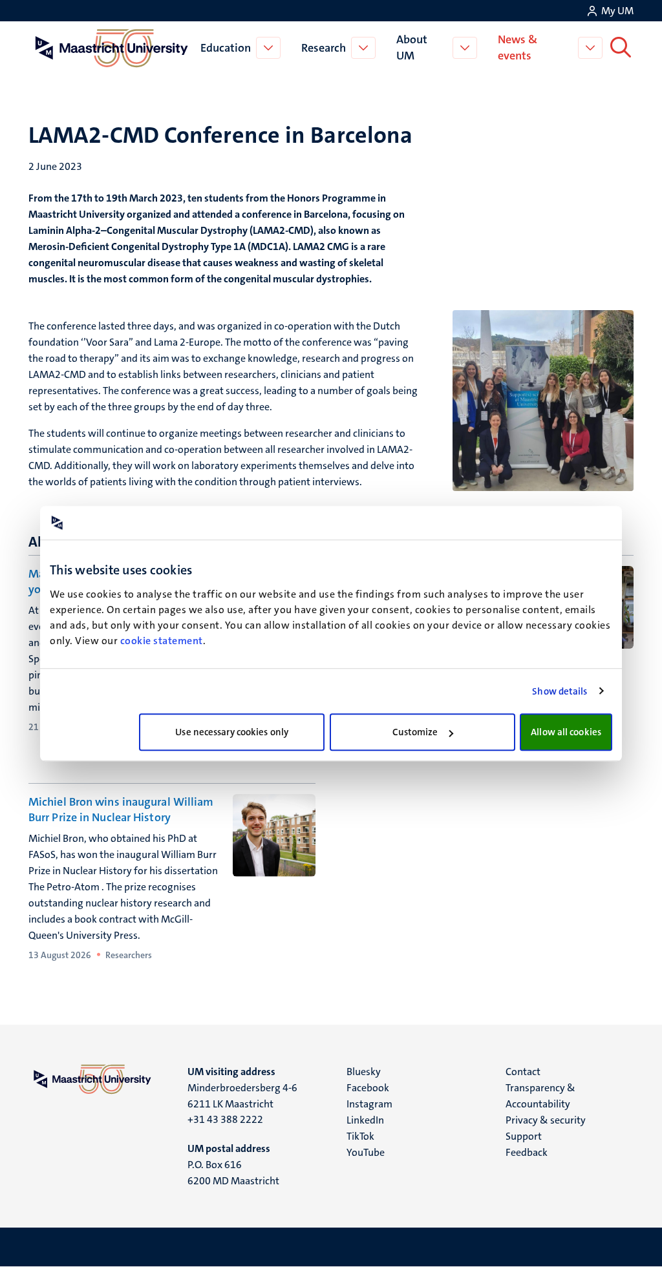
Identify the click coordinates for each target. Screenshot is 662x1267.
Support (524, 1136)
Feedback (527, 1152)
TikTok (360, 1136)
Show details (559, 691)
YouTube (366, 1152)
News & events (517, 47)
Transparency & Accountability (540, 1096)
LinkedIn (365, 1120)
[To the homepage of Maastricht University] (111, 47)
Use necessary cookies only (231, 732)
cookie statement (161, 640)
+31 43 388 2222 (225, 1119)
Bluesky (364, 1071)
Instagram (369, 1104)
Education (225, 48)
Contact (523, 1071)
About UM (411, 47)
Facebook (368, 1087)
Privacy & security (546, 1120)
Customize (415, 732)
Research (323, 48)
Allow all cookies (566, 732)
